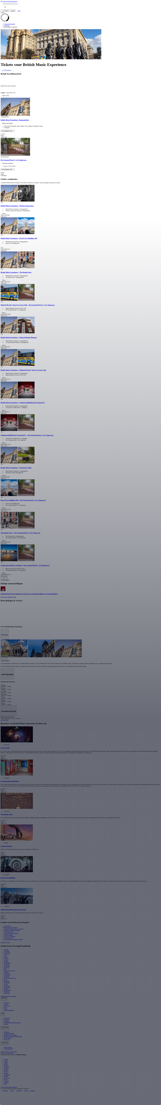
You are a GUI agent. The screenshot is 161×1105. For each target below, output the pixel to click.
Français (6, 1070)
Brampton (6, 976)
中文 (5, 1084)
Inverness (6, 964)
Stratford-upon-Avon (9, 970)
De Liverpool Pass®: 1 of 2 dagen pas (13, 160)
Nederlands (7, 1074)
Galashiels (6, 985)
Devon (6, 984)
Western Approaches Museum (12, 930)
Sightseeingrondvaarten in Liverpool (13, 929)
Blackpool (6, 967)
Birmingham (7, 963)
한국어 (6, 1071)
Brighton (6, 961)
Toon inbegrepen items (7, 131)
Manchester (7, 952)
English (6, 1059)
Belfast (6, 957)
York (5, 955)
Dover (5, 979)
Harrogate (6, 981)
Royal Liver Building (9, 936)
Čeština (6, 1062)
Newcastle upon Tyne (10, 978)
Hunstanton (7, 987)
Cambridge (7, 966)
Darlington (7, 982)
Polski (5, 1079)
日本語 (6, 1076)
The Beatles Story (9, 932)
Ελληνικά (6, 1067)
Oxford (6, 960)
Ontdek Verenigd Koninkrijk (8, 996)
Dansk (5, 1064)
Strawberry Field (8, 938)
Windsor (6, 972)
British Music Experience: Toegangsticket (15, 120)
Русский (6, 1081)
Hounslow (7, 991)
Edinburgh (7, 951)
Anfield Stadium (8, 935)
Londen (6, 949)
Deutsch (6, 1065)
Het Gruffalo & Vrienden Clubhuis (13, 939)
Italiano (6, 1073)
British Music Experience (10, 927)
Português (6, 1078)
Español (6, 1068)
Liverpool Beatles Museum (11, 933)
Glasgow (6, 958)
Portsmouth (7, 973)
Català (5, 1061)
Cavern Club (7, 926)
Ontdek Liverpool (5, 942)
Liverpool (6, 954)
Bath (5, 969)
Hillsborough (7, 990)
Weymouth (7, 993)
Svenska (6, 1082)
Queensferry (7, 975)
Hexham (6, 988)
